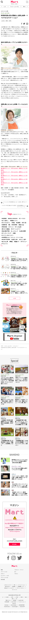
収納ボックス (14, 220)
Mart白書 (3, 579)
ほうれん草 (5, 241)
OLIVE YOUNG (6, 239)
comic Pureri (13, 601)
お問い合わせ (7, 586)
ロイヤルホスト (6, 222)
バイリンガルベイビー (8, 235)
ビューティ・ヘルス (5, 575)
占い (15, 571)
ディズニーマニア (6, 233)
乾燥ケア (17, 241)
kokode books (7, 606)
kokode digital (15, 606)
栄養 (10, 20)
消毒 (14, 233)
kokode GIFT (22, 606)
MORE (14, 298)
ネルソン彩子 (23, 239)
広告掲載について (21, 586)
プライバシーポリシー (20, 588)
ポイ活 (24, 222)
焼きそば (21, 224)
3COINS (14, 224)
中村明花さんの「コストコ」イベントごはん (12, 237)
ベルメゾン (5, 243)
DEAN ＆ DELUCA (13, 218)
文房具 (18, 222)
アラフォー (24, 241)
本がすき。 (14, 603)
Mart (26, 597)
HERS (22, 597)
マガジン (16, 573)
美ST (13, 598)
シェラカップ (15, 231)
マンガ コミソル (21, 601)
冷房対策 (4, 218)
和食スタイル (8, 600)
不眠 (13, 222)
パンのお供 (18, 227)
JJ (2, 597)
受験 (7, 20)
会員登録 (13, 586)
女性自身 (14, 600)
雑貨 (2, 569)
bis (16, 598)
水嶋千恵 (4, 224)
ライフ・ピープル (14, 6)
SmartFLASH (20, 600)
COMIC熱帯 (7, 601)
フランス (11, 227)
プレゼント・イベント (18, 569)
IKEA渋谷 (4, 227)
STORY (17, 597)
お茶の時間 (23, 231)
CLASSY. (7, 597)
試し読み (14, 544)
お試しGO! (15, 239)
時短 (11, 241)
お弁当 (3, 20)
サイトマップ (14, 589)
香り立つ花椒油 (6, 229)
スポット (2, 573)
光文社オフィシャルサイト (9, 588)
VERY (12, 597)
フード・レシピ (4, 571)
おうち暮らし (5, 220)
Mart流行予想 (5, 231)
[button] (1, 6)
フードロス (22, 218)
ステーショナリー (16, 229)
